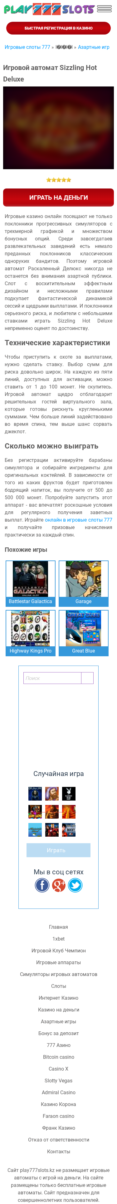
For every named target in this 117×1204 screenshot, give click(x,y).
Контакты (58, 1152)
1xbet (58, 939)
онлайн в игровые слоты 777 (78, 520)
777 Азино (59, 1045)
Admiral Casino (59, 1092)
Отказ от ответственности (58, 1140)
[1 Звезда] (48, 179)
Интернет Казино (58, 998)
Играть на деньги (58, 197)
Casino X (58, 1069)
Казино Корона (58, 1104)
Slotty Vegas (58, 1081)
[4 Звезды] (63, 179)
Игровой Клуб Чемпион (59, 951)
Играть (56, 850)
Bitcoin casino (58, 1057)
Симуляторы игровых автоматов (58, 974)
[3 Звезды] (58, 179)
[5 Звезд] (68, 179)
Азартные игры (58, 1022)
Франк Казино (58, 1128)
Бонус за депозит (58, 1033)
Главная (58, 927)
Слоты (58, 986)
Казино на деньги (58, 1010)
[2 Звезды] (53, 179)
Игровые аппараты (58, 962)
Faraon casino (58, 1116)
